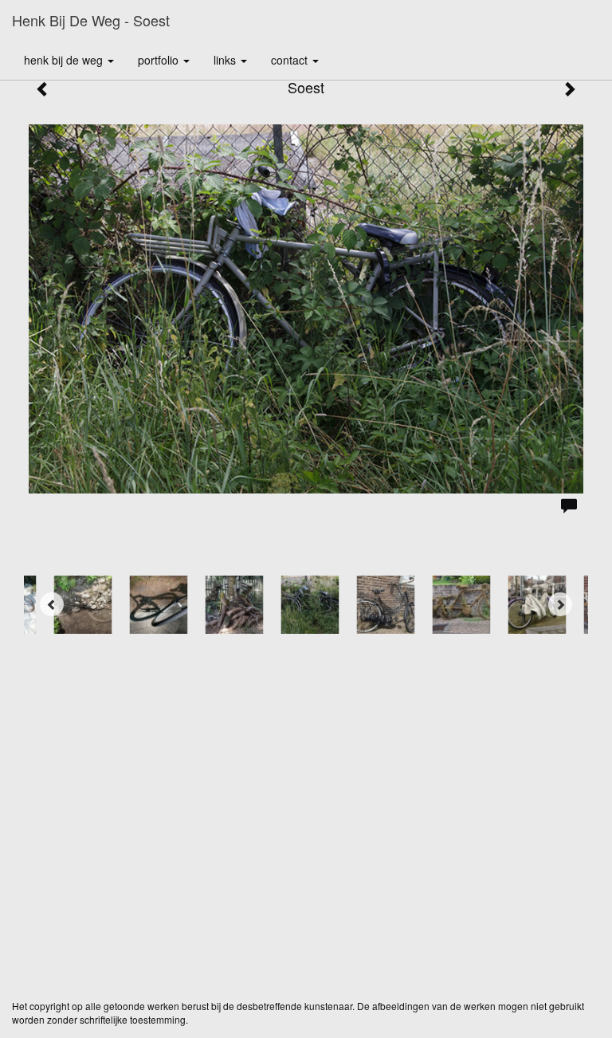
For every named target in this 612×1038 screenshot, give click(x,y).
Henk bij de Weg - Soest (91, 20)
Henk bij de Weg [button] (65, 60)
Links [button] (226, 60)
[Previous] (52, 604)
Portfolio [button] (160, 60)
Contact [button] (291, 60)
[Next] (560, 604)
